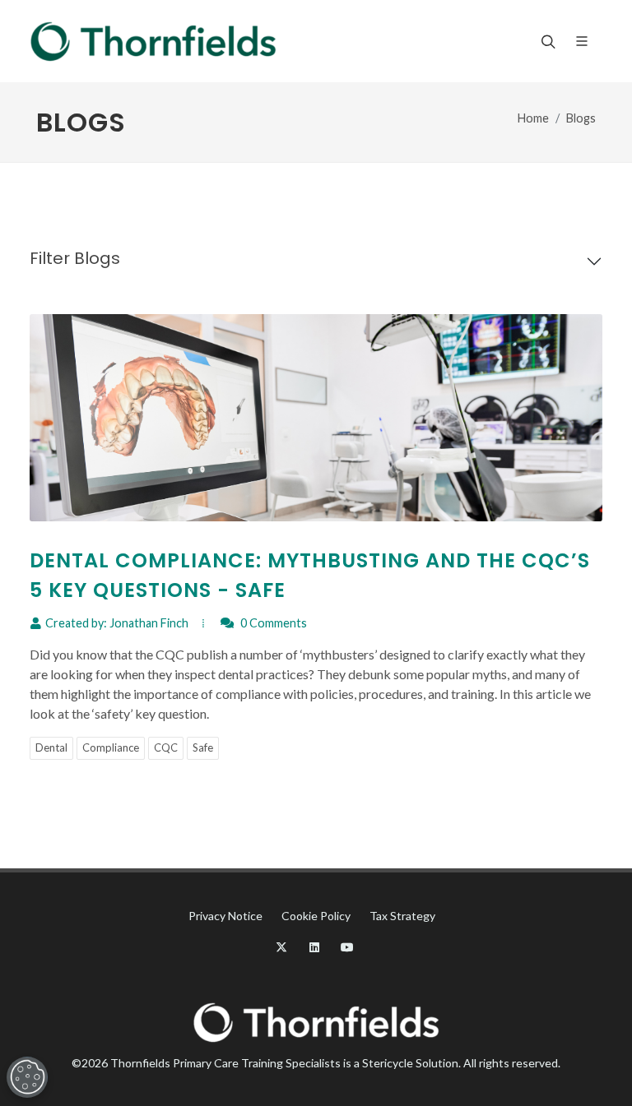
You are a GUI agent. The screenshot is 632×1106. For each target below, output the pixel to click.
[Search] (546, 41)
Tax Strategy (402, 916)
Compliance (110, 747)
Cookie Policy (316, 916)
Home (533, 118)
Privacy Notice (225, 916)
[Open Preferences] (27, 1077)
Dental (51, 747)
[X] (281, 947)
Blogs (581, 118)
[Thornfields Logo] (153, 41)
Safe (203, 747)
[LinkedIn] (314, 947)
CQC (166, 747)
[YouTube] (347, 947)
